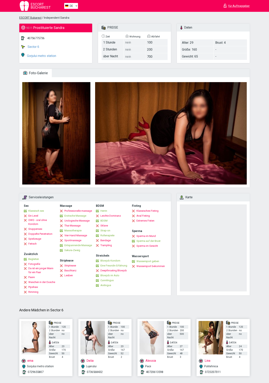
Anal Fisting (143, 215)
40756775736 (36, 38)
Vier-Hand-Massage (75, 235)
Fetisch (32, 243)
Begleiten (33, 259)
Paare (31, 277)
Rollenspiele (107, 235)
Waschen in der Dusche (41, 282)
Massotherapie (73, 230)
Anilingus (105, 285)
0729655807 (36, 372)
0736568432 (95, 372)
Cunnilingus (107, 280)
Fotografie (34, 263)
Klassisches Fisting (147, 210)
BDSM (104, 220)
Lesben (68, 275)
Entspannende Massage (78, 245)
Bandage (105, 240)
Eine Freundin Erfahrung (113, 265)
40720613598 (154, 372)
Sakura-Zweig (72, 250)
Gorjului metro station (41, 56)
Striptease (70, 265)
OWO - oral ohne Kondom (37, 222)
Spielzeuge (34, 238)
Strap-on (105, 230)
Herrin (103, 210)
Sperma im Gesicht (147, 245)
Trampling (106, 245)
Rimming (33, 291)
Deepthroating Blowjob (113, 270)
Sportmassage (72, 240)
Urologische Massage (77, 220)
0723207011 (213, 372)
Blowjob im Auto (109, 275)
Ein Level (33, 215)
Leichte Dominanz (110, 215)
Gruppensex (35, 228)
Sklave (104, 225)
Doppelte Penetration (40, 233)
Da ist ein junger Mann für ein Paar (40, 270)
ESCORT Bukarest (30, 17)
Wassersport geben (147, 261)
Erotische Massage (75, 215)
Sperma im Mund (146, 236)
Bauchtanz (70, 270)
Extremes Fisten (145, 220)
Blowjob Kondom (110, 260)
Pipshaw (33, 287)
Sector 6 (33, 47)
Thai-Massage (72, 225)
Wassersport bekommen (150, 266)
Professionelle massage (78, 210)
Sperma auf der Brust (148, 240)
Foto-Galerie (38, 73)
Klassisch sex (36, 210)
